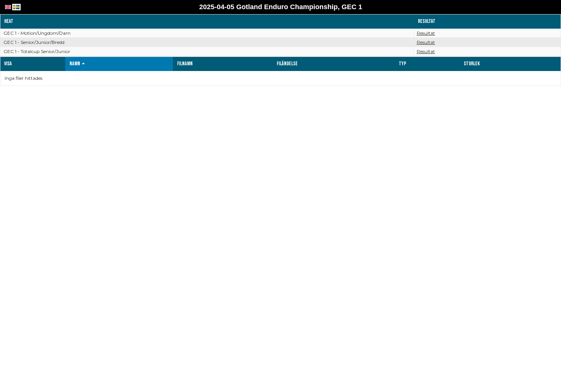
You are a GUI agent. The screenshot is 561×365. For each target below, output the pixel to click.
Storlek (472, 63)
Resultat (426, 33)
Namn (74, 63)
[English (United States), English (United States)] (8, 7)
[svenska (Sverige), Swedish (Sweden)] (16, 7)
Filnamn (185, 63)
